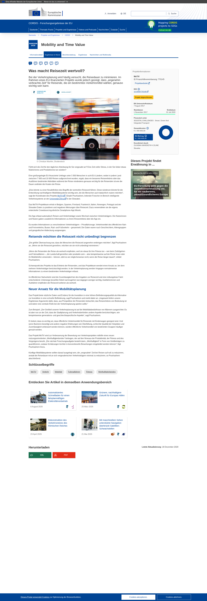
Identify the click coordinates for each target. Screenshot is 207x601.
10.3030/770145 (140, 92)
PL (57, 63)
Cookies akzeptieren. (138, 597)
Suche (122, 30)
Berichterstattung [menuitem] (69, 55)
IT (51, 63)
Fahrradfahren (74, 372)
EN (36, 63)
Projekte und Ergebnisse (65, 30)
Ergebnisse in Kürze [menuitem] (52, 55)
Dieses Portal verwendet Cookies (35, 597)
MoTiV (60, 196)
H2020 (67, 35)
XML (42, 455)
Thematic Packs (46, 30)
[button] (123, 13)
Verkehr (45, 372)
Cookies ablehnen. (174, 597)
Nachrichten (104, 30)
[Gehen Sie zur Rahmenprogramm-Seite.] (33, 44)
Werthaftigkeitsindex (107, 372)
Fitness (89, 372)
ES (41, 63)
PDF (66, 455)
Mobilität (58, 372)
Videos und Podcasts (87, 30)
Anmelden (111, 14)
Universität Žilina (57, 199)
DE (30, 63)
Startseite (34, 30)
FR (46, 63)
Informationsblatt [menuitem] (36, 55)
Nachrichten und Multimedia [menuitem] (100, 55)
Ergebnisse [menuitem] (82, 55)
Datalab (114, 30)
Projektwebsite (141, 83)
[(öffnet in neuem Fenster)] (48, 12)
